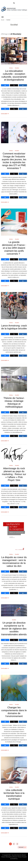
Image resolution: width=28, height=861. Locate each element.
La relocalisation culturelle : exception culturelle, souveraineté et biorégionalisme (14, 75)
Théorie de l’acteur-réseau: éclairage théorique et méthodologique (14, 402)
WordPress (14, 858)
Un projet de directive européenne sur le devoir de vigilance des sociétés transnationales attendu (14, 628)
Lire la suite (4, 113)
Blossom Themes (17, 856)
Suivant (21, 847)
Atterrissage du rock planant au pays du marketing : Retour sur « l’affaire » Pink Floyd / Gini (14, 474)
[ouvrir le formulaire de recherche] (14, 3)
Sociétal (17, 68)
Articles (11, 68)
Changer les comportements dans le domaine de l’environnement (14, 712)
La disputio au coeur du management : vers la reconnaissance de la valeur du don (14, 561)
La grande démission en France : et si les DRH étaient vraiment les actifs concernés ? (14, 248)
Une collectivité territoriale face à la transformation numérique (14, 794)
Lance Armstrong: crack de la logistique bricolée (14, 327)
